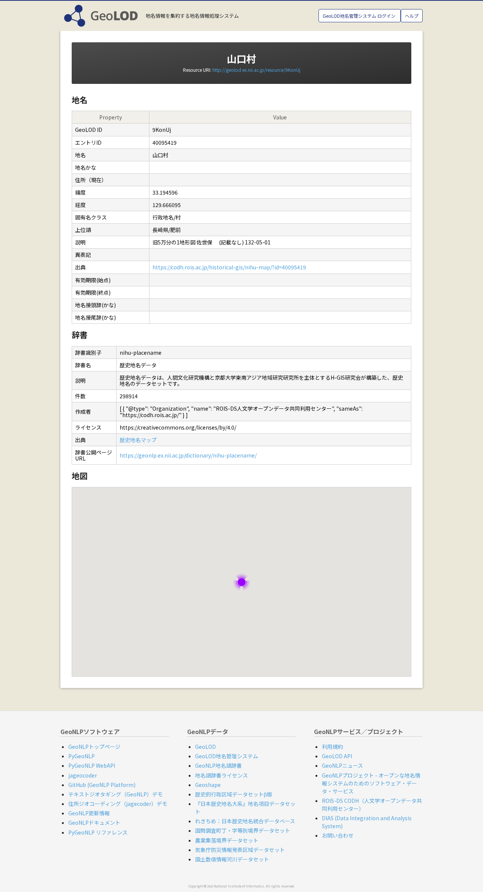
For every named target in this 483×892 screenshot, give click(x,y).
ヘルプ (411, 15)
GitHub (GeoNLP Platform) (101, 784)
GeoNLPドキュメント (94, 822)
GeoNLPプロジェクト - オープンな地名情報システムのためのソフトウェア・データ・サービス (371, 783)
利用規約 (332, 746)
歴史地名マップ (138, 440)
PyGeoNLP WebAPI (91, 765)
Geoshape (208, 784)
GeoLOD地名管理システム (226, 756)
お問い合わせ (338, 835)
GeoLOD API (337, 756)
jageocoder (82, 775)
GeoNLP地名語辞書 (218, 765)
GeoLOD (205, 746)
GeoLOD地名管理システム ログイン (360, 15)
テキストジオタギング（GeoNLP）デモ (115, 794)
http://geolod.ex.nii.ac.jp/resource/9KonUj (256, 69)
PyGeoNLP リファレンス (98, 832)
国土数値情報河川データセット (232, 859)
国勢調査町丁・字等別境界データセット (242, 830)
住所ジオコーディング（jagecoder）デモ (117, 803)
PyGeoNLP (81, 756)
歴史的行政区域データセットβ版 (233, 794)
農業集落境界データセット (226, 840)
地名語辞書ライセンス (221, 775)
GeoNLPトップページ (94, 746)
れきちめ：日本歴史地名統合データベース (245, 821)
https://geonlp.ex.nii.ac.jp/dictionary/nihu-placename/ (188, 455)
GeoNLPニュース (342, 765)
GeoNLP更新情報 (89, 813)
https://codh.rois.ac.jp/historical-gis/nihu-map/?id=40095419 (229, 267)
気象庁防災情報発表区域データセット (240, 849)
